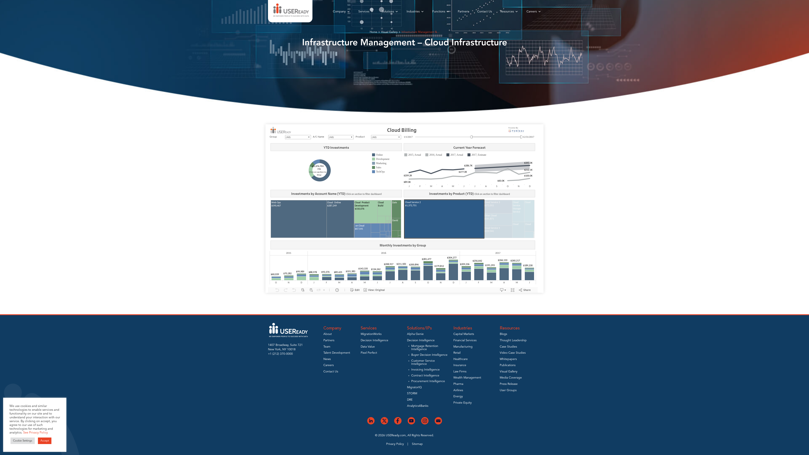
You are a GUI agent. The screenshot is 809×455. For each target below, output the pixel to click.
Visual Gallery (389, 32)
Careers (531, 11)
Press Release (509, 384)
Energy (458, 396)
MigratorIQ (414, 387)
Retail (457, 352)
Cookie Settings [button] (22, 440)
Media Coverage (511, 377)
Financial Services (465, 340)
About (327, 334)
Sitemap (417, 444)
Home (373, 32)
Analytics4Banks (417, 405)
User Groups (508, 390)
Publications (508, 365)
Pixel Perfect (369, 352)
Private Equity (462, 402)
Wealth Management (467, 377)
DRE (410, 399)
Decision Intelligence (374, 340)
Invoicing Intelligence (425, 369)
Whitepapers (508, 359)
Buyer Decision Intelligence (429, 354)
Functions (438, 11)
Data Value (368, 346)
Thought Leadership (513, 340)
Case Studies (508, 346)
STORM (412, 393)
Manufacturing (463, 346)
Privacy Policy (395, 444)
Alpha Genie (415, 334)
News (327, 359)
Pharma (458, 384)
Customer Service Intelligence (423, 362)
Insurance (459, 365)
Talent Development (336, 352)
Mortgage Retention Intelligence (424, 348)
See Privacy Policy (35, 432)
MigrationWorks (371, 334)
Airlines (458, 390)
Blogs (503, 334)
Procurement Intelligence (428, 381)
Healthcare (460, 359)
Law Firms (459, 371)
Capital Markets (463, 334)
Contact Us (484, 11)
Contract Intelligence (425, 375)
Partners (463, 11)
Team (326, 346)
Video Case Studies (513, 352)
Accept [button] (44, 440)
